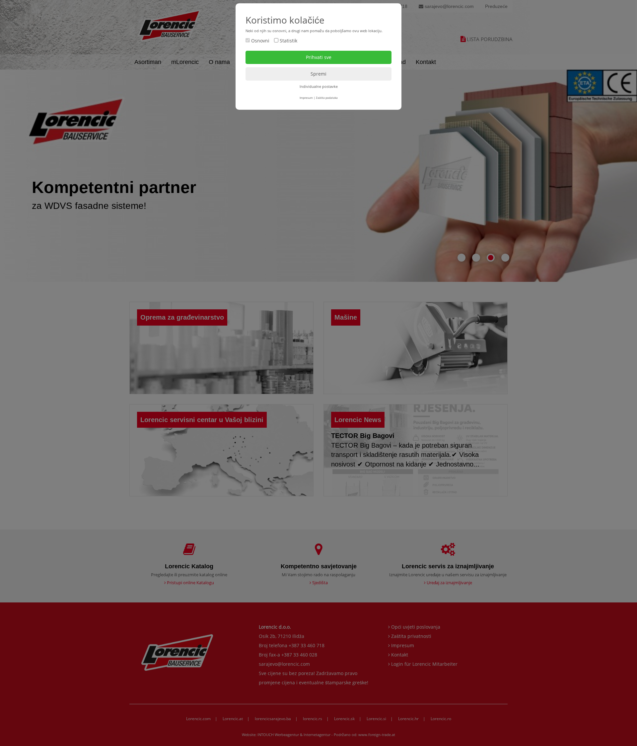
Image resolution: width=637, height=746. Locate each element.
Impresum (306, 97)
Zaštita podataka (327, 97)
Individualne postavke (319, 86)
